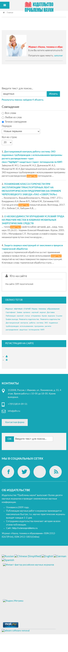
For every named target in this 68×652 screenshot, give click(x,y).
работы (32, 323)
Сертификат (11, 312)
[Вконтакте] (39, 472)
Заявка (19, 312)
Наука (34, 309)
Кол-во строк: (9, 137)
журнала (51, 316)
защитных (23, 330)
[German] (60, 556)
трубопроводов (12, 326)
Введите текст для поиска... (17, 88)
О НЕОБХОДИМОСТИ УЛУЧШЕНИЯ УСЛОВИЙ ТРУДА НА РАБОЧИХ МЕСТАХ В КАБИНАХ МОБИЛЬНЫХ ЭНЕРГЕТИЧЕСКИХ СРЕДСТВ (33, 220)
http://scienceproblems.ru (24, 528)
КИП (42, 330)
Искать (53, 94)
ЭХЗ (46, 323)
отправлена (36, 316)
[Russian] (8, 556)
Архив (44, 316)
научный (35, 312)
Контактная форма (14, 422)
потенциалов (34, 330)
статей (27, 309)
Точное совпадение (16, 122)
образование (53, 309)
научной (20, 316)
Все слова (10, 113)
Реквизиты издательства (50, 319)
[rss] (55, 472)
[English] (47, 556)
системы (39, 323)
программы (39, 326)
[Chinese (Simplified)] (27, 556)
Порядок (7, 126)
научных (18, 309)
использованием (26, 326)
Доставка (51, 312)
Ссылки (59, 316)
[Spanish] (8, 560)
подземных (53, 323)
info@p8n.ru (14, 411)
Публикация (11, 316)
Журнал (9, 309)
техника (42, 309)
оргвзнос (27, 312)
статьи (27, 316)
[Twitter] (24, 472)
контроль (24, 323)
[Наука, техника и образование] (39, 7)
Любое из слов (13, 117)
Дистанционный (12, 323)
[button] (7, 356)
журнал (43, 312)
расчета (48, 326)
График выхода (12, 319)
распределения (12, 330)
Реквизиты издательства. (29, 319)
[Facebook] (8, 472)
